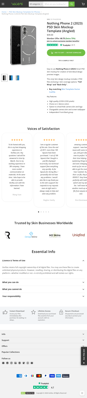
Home (4, 12)
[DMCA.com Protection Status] (27, 393)
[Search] (72, 4)
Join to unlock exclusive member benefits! (63, 41)
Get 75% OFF (84, 354)
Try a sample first (66, 61)
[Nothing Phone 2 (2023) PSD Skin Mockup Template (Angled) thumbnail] (4, 77)
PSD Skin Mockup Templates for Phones (24, 12)
